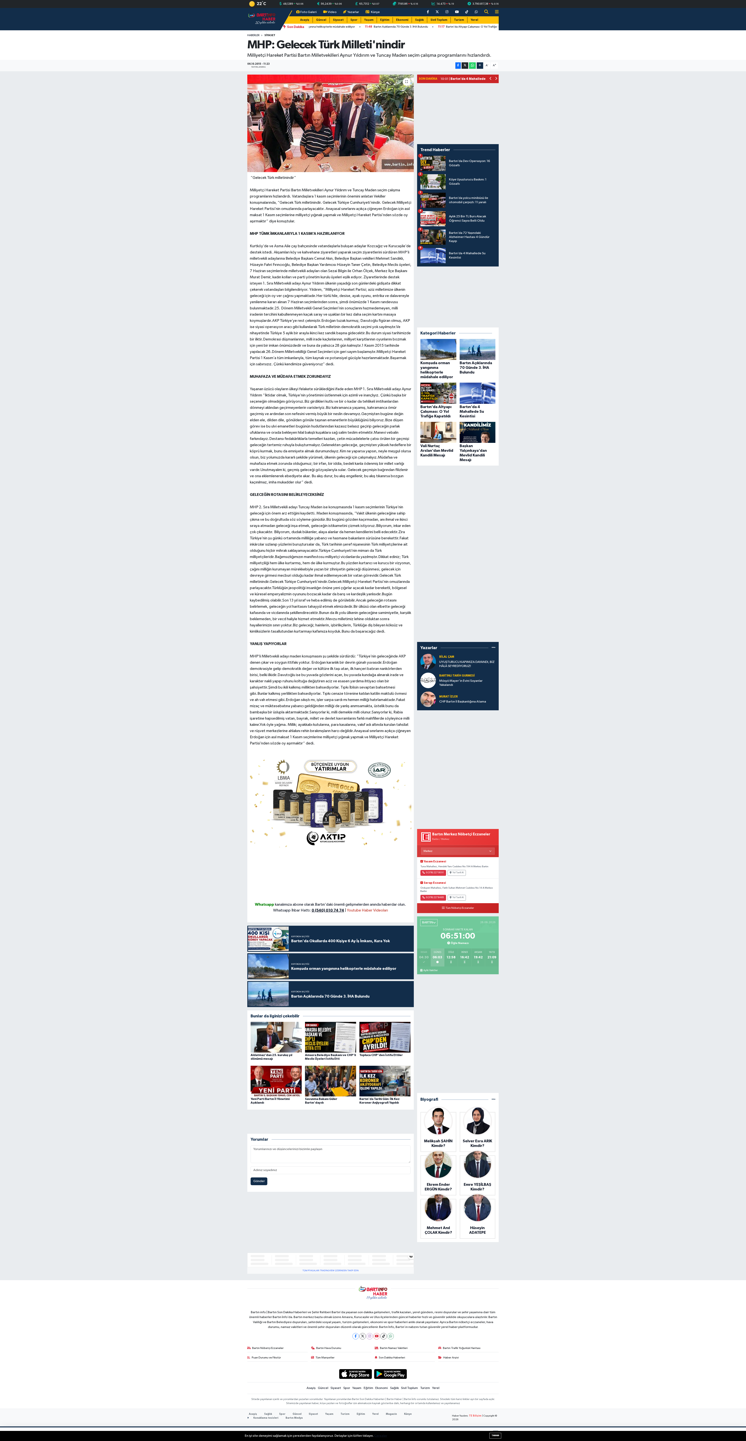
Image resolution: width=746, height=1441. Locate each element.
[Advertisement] (330, 874)
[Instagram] (369, 1336)
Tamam (495, 1435)
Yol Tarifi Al (458, 873)
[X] (362, 1336)
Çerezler (380, 1436)
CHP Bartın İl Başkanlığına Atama (462, 701)
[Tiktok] (383, 1336)
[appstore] (355, 1374)
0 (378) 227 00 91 (435, 873)
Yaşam (368, 19)
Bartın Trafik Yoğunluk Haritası (461, 1348)
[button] (491, 79)
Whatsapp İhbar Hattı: (308, 910)
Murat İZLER (448, 696)
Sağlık (419, 19)
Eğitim (384, 19)
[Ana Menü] (495, 12)
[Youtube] (376, 1336)
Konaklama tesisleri (265, 1418)
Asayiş (304, 19)
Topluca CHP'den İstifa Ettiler (381, 1055)
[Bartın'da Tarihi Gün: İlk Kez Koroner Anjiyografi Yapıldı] (384, 1081)
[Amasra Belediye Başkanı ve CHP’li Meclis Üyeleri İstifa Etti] (330, 1037)
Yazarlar (353, 12)
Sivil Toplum (439, 19)
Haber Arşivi (451, 1357)
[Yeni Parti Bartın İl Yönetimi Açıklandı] (276, 1081)
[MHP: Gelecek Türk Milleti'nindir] (330, 123)
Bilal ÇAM (446, 656)
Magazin (391, 1414)
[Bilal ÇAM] (428, 661)
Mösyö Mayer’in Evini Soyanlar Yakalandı (461, 683)
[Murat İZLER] (428, 699)
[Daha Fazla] (480, 65)
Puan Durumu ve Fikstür (266, 1357)
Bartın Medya (294, 1418)
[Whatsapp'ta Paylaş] (472, 65)
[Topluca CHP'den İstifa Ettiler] (384, 1037)
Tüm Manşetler (325, 1357)
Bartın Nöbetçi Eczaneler (268, 1348)
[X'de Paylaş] (465, 65)
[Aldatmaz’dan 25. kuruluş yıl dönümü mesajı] (276, 1037)
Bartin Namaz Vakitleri (394, 1348)
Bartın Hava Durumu (328, 1348)
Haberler (253, 35)
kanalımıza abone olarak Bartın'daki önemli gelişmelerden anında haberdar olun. (340, 904)
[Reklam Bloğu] (330, 802)
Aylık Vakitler (430, 970)
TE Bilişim (475, 1416)
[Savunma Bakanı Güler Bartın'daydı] (330, 1081)
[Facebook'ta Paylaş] (458, 65)
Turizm (459, 19)
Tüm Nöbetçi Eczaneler (459, 908)
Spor (353, 19)
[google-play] (390, 1374)
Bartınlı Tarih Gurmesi (457, 675)
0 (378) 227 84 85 (435, 897)
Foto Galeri (308, 12)
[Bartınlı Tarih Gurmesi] (428, 680)
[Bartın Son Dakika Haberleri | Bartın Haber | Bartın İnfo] (261, 19)
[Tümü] (493, 648)
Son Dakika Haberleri (392, 1357)
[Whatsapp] (390, 1336)
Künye (375, 12)
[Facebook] (355, 1336)
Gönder (259, 1181)
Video (332, 12)
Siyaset (338, 19)
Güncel (321, 19)
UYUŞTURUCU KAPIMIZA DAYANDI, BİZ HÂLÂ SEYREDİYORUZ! (467, 664)
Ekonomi (402, 19)
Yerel (474, 19)
